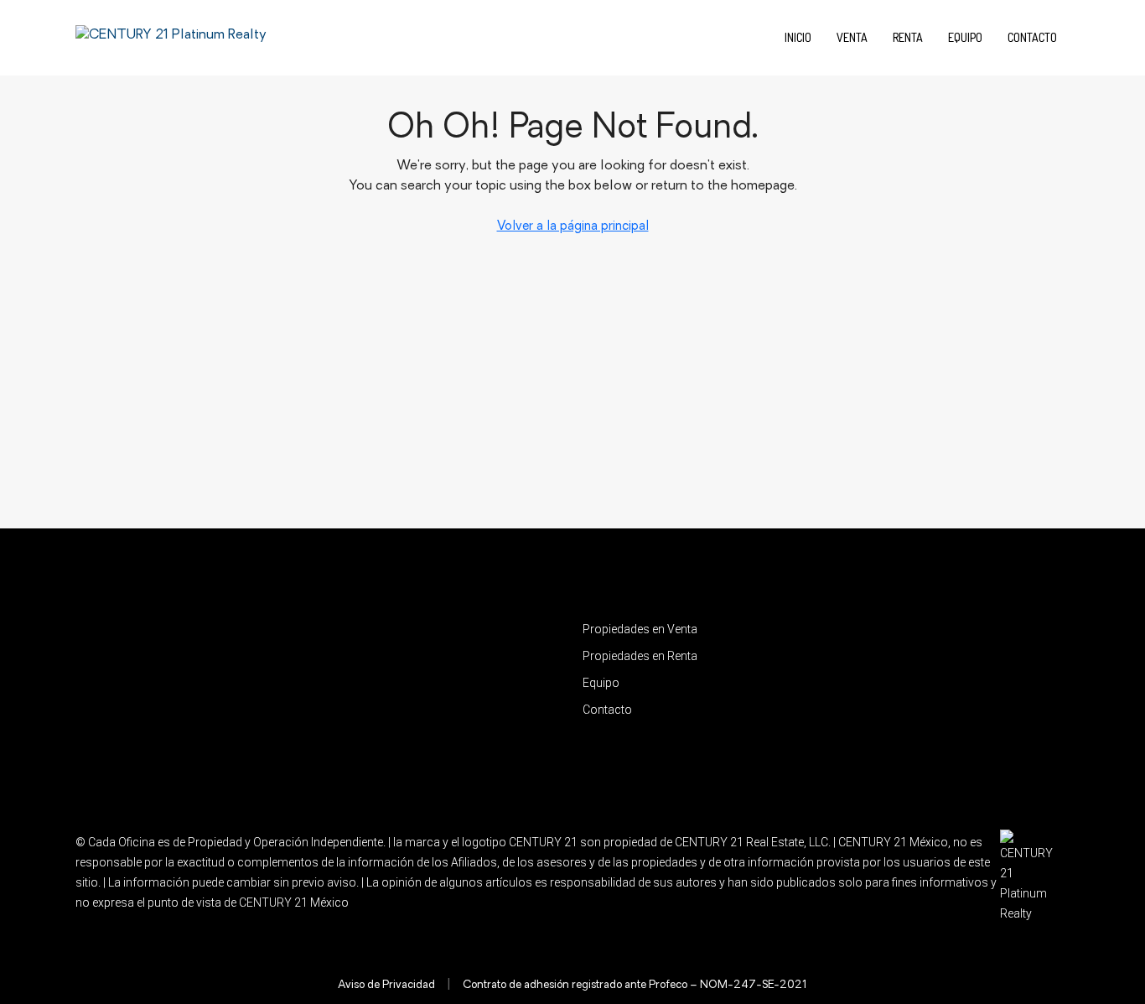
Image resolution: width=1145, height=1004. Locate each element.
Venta (852, 37)
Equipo (965, 37)
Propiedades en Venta (640, 629)
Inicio (798, 37)
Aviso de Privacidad (386, 985)
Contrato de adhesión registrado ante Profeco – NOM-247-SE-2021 (635, 985)
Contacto (1032, 37)
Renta (908, 37)
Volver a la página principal (573, 227)
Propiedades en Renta (640, 656)
